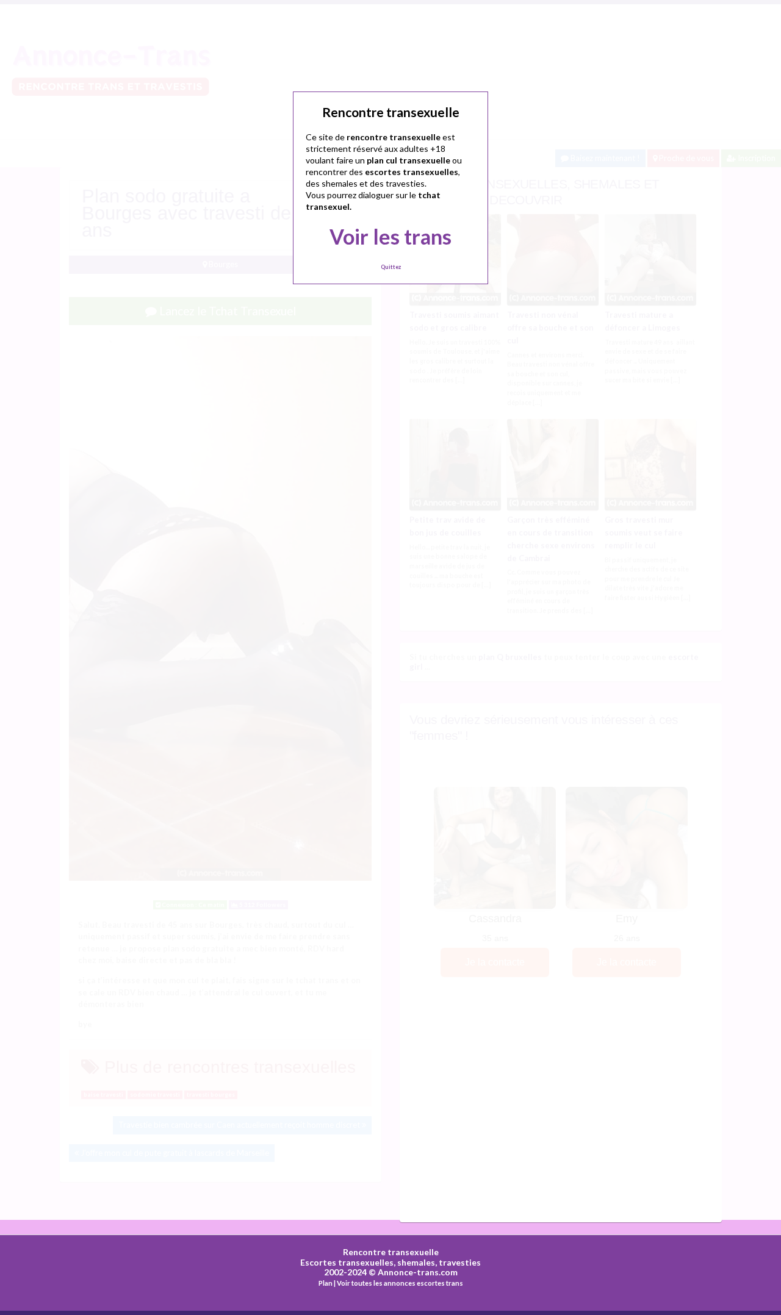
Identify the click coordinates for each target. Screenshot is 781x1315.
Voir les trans (390, 236)
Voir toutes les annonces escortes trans (400, 1283)
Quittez (391, 266)
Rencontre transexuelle (391, 1252)
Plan (326, 1283)
